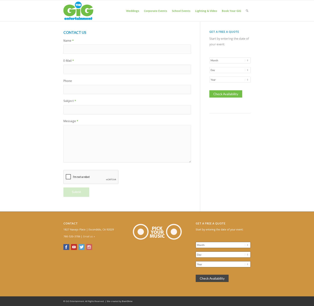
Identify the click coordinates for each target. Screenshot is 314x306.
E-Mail (68, 61)
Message (70, 121)
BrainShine (127, 301)
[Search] (247, 10)
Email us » (89, 236)
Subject (69, 101)
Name (68, 41)
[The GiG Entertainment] (78, 11)
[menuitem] (133, 10)
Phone (67, 81)
